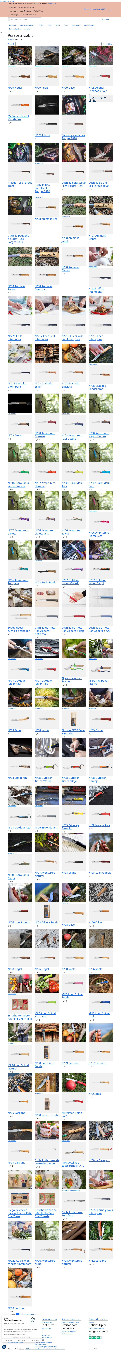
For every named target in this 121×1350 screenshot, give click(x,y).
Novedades (13, 25)
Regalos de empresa (69, 1332)
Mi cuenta (105, 19)
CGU (27, 1349)
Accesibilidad (34, 1349)
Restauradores (67, 1334)
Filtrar (11, 44)
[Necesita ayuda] (1, 32)
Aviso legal (22, 1349)
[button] (4, 1347)
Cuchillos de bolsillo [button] (27, 25)
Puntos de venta (90, 9)
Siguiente (30, 1315)
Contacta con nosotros (43, 1328)
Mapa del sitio (44, 1349)
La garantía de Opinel (42, 1335)
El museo (99, 9)
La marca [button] (27, 29)
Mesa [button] (49, 25)
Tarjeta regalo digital (97, 98)
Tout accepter (35, 1340)
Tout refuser (8, 1340)
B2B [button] (103, 9)
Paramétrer (21, 1340)
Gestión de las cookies (57, 1349)
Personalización (15, 29)
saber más (53, 3)
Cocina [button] (41, 25)
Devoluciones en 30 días (43, 1337)
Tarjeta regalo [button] (89, 25)
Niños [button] (66, 25)
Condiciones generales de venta (46, 1347)
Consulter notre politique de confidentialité (15, 1334)
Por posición (107, 44)
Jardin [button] (58, 25)
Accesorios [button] (76, 25)
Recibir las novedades (96, 1328)
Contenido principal (7, 1)
